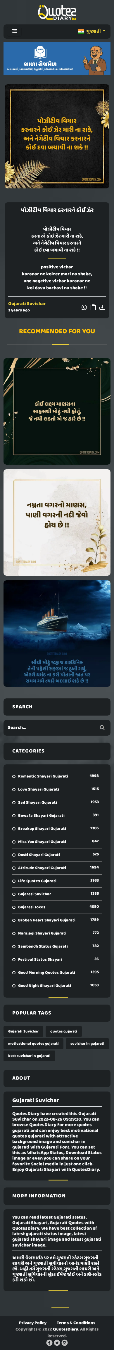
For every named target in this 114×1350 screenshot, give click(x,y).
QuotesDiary (65, 1329)
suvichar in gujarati (87, 1044)
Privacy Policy (32, 1322)
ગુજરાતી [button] (93, 31)
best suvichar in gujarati (29, 1056)
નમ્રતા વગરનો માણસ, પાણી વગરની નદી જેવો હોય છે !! (57, 522)
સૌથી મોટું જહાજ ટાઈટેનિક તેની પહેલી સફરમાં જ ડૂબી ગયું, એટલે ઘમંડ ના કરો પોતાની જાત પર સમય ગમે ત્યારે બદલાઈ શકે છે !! (57, 633)
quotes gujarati (63, 1031)
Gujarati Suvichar (27, 304)
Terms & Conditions (76, 1322)
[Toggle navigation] (14, 32)
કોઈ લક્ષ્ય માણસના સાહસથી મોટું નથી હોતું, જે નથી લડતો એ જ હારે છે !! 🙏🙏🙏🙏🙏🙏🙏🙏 (57, 411)
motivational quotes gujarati (33, 1044)
